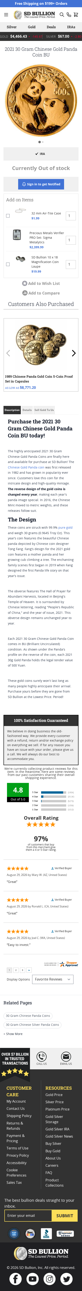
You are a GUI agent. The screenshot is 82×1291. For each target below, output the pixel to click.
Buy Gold (52, 1151)
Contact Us (16, 1108)
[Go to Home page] (35, 14)
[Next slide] (74, 353)
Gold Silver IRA (57, 1129)
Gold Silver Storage (54, 1119)
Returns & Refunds (15, 1126)
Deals (51, 27)
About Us (53, 1158)
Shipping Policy (19, 1116)
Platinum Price (57, 1109)
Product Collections (54, 1183)
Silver (12, 27)
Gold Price (54, 1095)
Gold (31, 27)
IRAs (71, 27)
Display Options (18, 979)
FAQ (48, 1173)
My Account (16, 1101)
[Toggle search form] (62, 14)
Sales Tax (14, 1182)
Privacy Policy (18, 1155)
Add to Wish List (44, 283)
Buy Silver (53, 1143)
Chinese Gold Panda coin (26, 467)
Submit (64, 1216)
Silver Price (54, 1102)
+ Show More (13, 1034)
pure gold (65, 527)
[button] (41, 100)
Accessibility (16, 1163)
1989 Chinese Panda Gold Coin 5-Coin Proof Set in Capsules (39, 379)
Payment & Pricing (16, 1138)
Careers (51, 1165)
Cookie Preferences (16, 1172)
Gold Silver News (59, 1136)
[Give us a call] (69, 14)
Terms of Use (17, 1148)
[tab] (39, 142)
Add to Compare (44, 293)
